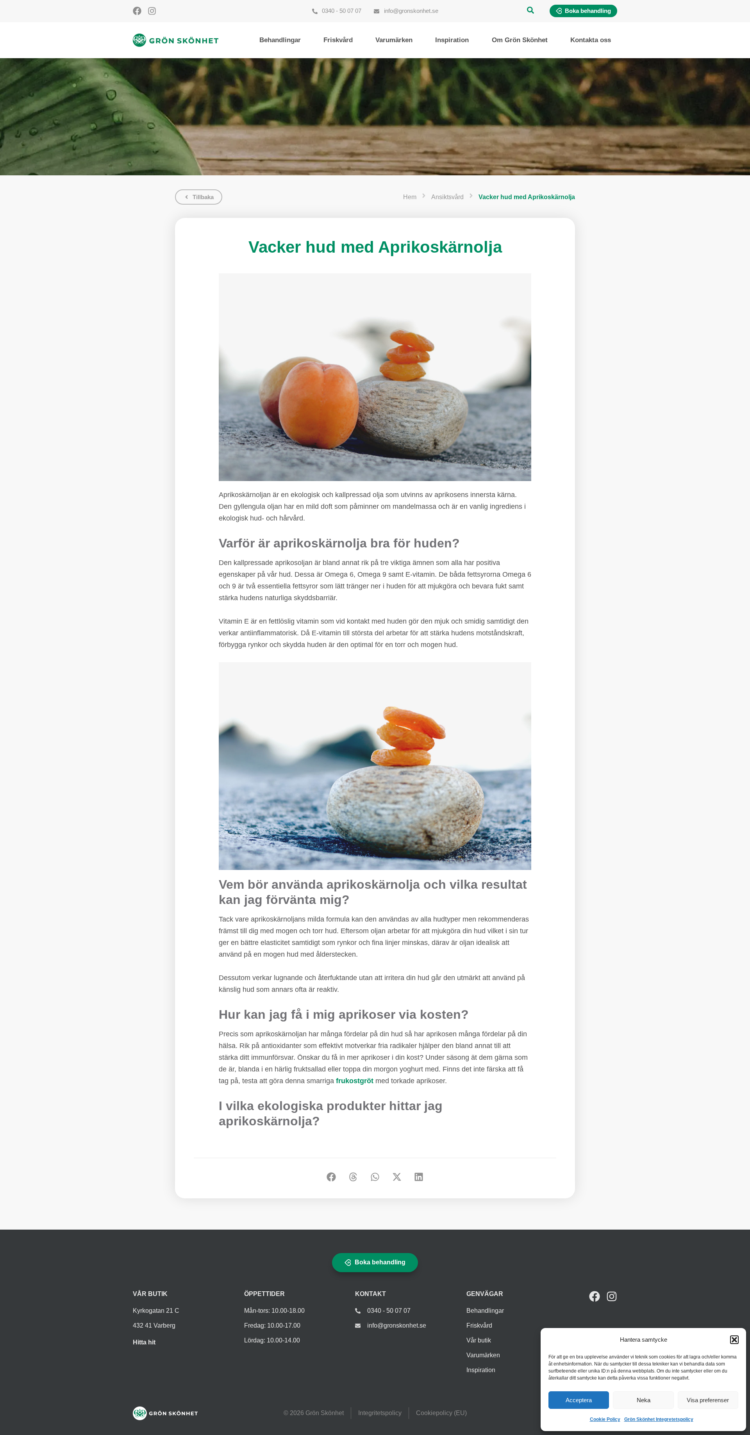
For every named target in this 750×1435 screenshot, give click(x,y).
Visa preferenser (708, 1400)
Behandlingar (280, 40)
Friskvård (338, 40)
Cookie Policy (605, 1419)
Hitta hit (144, 1342)
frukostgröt (354, 1081)
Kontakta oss (590, 40)
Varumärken (393, 40)
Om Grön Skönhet (520, 40)
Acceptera (579, 1400)
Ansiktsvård (447, 197)
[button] (734, 1340)
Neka (643, 1400)
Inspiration (452, 40)
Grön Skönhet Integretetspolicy (658, 1419)
